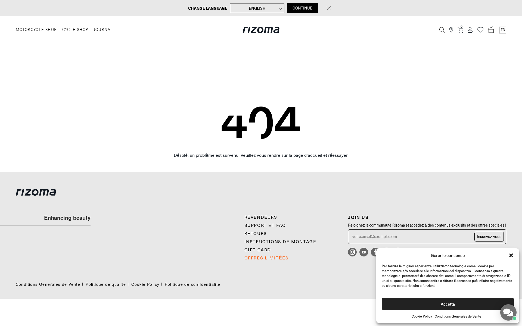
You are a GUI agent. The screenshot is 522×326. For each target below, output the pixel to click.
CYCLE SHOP (75, 29)
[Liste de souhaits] (480, 30)
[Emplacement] (451, 30)
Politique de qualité (106, 284)
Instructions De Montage (280, 241)
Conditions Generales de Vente (458, 316)
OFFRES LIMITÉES (266, 258)
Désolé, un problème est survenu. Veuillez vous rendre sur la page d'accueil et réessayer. (261, 155)
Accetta (448, 304)
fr (503, 30)
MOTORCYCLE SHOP (36, 29)
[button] (511, 255)
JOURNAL (103, 29)
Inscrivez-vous (489, 236)
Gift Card (257, 249)
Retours (255, 233)
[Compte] (470, 30)
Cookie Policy (422, 316)
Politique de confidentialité (192, 284)
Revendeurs (260, 217)
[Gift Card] (491, 29)
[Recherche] (442, 30)
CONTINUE (302, 8)
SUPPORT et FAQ (265, 225)
